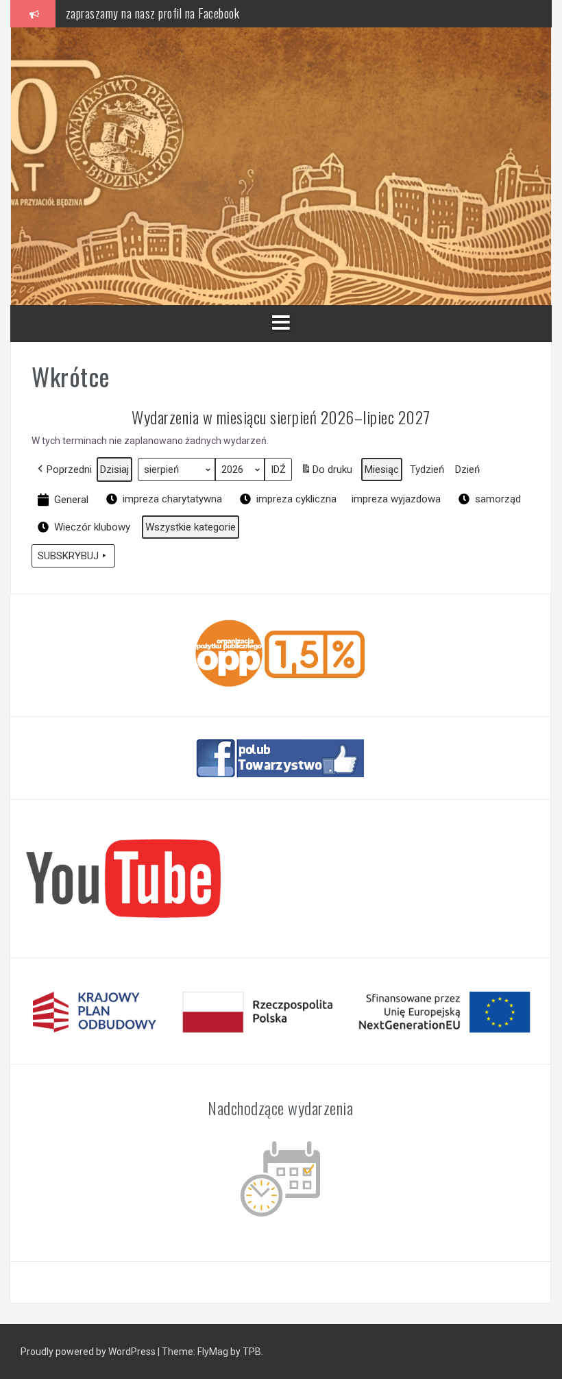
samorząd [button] (498, 499)
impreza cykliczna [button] (296, 499)
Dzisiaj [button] (114, 469)
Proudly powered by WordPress (88, 1351)
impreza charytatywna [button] (172, 499)
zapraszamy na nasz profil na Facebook (153, 13)
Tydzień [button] (427, 469)
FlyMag (212, 1351)
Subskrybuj (68, 556)
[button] (63, 469)
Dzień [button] (467, 469)
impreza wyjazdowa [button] (396, 499)
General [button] (71, 499)
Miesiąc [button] (382, 469)
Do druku (332, 469)
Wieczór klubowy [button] (92, 527)
